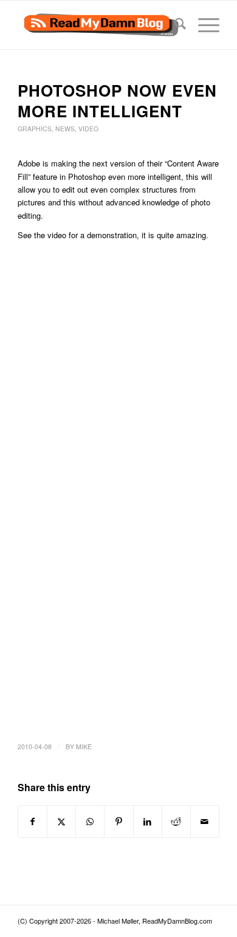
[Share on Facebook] (32, 821)
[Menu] (202, 25)
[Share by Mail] (205, 821)
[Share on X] (61, 821)
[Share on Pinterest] (118, 821)
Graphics (35, 128)
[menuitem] (174, 25)
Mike (84, 746)
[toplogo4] (98, 25)
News (65, 128)
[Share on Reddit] (176, 821)
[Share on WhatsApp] (90, 821)
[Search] (174, 25)
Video (88, 128)
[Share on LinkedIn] (148, 821)
